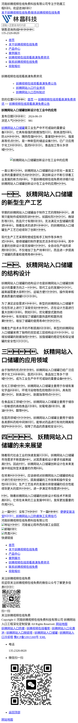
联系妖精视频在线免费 (45, 12)
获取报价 (14, 66)
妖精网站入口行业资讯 (30, 87)
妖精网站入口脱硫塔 (19, 632)
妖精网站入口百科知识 (30, 92)
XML (42, 637)
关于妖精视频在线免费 (15, 12)
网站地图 (61, 624)
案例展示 (14, 53)
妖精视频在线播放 (38, 628)
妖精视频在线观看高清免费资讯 (29, 57)
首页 (12, 40)
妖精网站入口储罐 (13, 127)
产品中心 (14, 48)
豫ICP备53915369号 (26, 637)
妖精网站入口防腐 (13, 628)
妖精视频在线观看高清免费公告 (36, 83)
